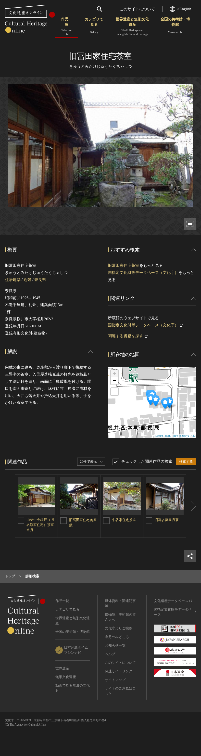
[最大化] (114, 391)
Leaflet (159, 436)
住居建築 (13, 280)
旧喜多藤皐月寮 (167, 520)
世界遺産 (62, 668)
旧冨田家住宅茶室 (123, 265)
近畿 (27, 280)
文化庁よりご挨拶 (118, 628)
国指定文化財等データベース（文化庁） (143, 272)
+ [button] (114, 373)
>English (184, 9)
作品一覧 (66, 26)
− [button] (114, 381)
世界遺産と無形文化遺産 (132, 26)
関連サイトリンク (118, 671)
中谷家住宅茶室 (124, 520)
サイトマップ (115, 680)
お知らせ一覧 (115, 645)
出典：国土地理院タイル (180, 436)
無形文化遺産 (65, 677)
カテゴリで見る (94, 25)
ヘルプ (110, 654)
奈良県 (40, 280)
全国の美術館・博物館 (175, 25)
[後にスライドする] (191, 506)
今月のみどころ (117, 637)
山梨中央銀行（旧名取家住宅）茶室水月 (40, 525)
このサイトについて (137, 9)
